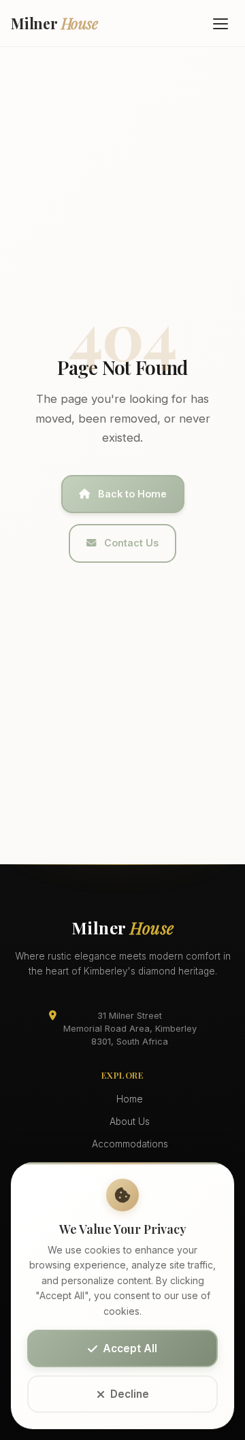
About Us (130, 1121)
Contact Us (131, 543)
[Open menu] (220, 23)
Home (129, 1099)
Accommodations (130, 1144)
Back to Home (132, 494)
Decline (129, 1394)
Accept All (130, 1348)
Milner (54, 23)
